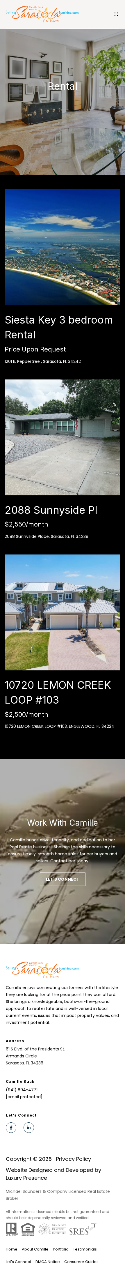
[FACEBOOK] (11, 1127)
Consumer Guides (81, 1261)
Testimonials (85, 1249)
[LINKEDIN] (29, 1127)
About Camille (35, 1249)
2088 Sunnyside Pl (51, 510)
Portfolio (61, 1249)
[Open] (62, 247)
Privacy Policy (73, 1159)
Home (11, 1249)
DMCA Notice (47, 1261)
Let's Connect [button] (62, 879)
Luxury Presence (26, 1177)
